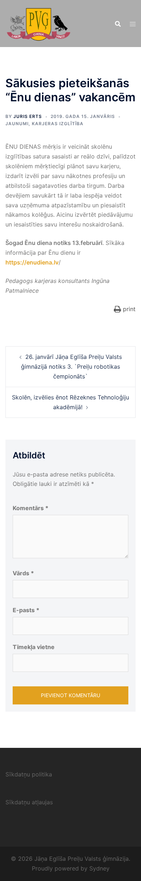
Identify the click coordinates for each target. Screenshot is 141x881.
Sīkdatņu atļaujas (29, 802)
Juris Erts (27, 116)
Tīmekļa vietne (34, 647)
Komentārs (30, 508)
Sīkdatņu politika (28, 774)
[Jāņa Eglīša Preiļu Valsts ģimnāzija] (38, 22)
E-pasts (26, 610)
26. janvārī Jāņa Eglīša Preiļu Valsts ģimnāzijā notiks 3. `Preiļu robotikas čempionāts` (71, 366)
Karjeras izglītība (58, 123)
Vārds (23, 573)
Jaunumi (17, 123)
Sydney (99, 868)
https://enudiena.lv (32, 262)
